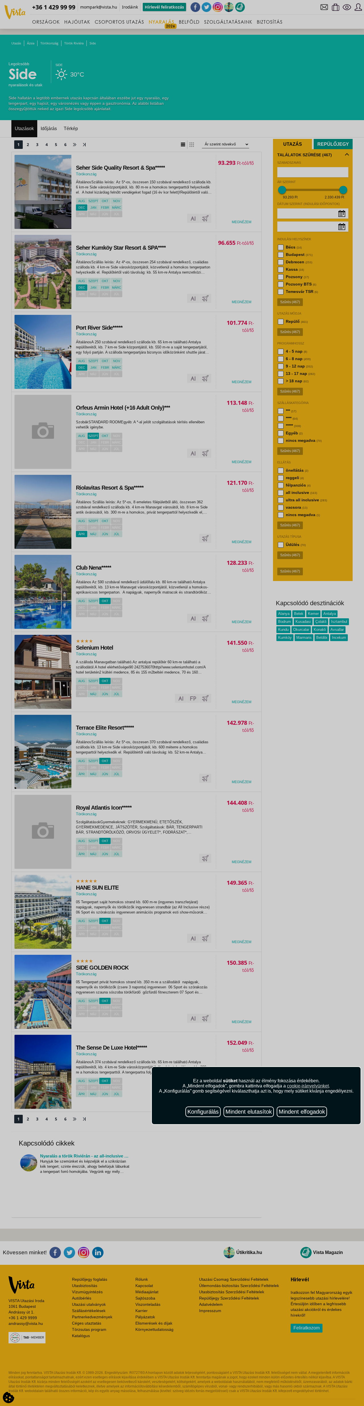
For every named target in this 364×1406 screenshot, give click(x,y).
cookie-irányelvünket (308, 1085)
